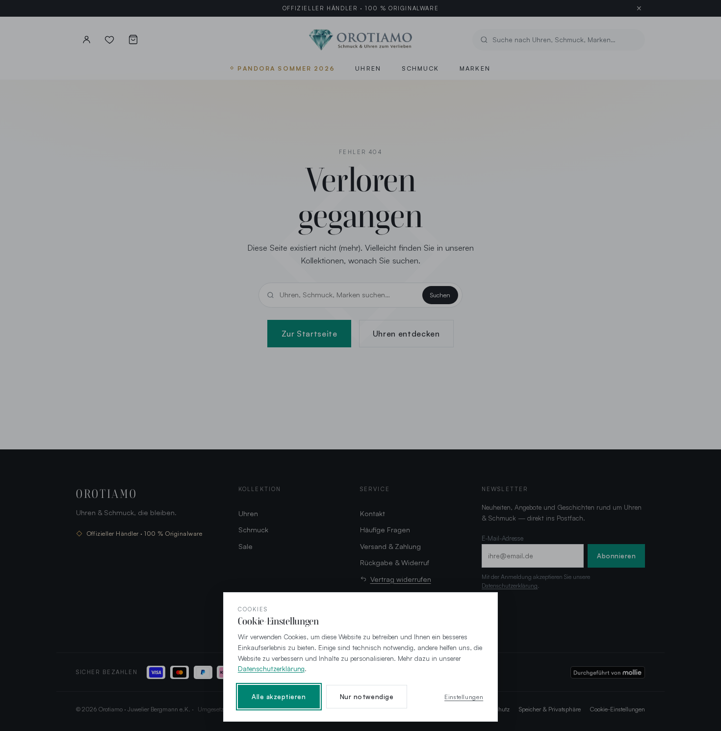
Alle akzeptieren (279, 697)
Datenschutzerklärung (271, 668)
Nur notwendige (366, 697)
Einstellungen (463, 697)
